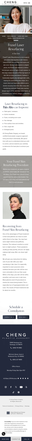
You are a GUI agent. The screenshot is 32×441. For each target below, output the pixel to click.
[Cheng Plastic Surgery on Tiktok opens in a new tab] (13, 392)
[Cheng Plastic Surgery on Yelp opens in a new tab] (26, 387)
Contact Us (8, 317)
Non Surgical (11, 36)
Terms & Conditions (8, 406)
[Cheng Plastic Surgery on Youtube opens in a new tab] (21, 387)
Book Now (22, 317)
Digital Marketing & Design (17, 413)
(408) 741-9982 (8, 433)
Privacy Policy (19, 406)
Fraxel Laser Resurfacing (16, 38)
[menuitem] (6, 387)
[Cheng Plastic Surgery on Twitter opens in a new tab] (16, 387)
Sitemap (27, 406)
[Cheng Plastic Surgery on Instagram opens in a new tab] (6, 387)
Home (4, 36)
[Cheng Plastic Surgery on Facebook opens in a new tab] (11, 387)
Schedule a (16, 309)
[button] (29, 3)
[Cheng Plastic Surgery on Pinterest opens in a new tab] (18, 392)
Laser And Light (23, 36)
